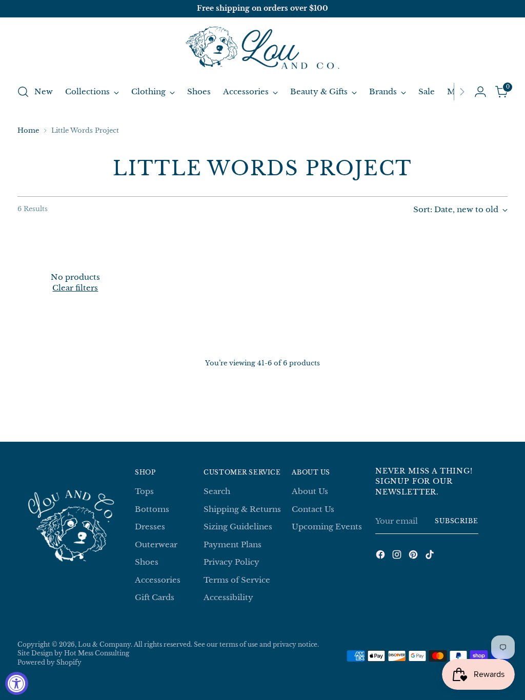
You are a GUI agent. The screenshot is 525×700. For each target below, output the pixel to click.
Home (28, 130)
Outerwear (156, 544)
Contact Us (313, 509)
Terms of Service (237, 580)
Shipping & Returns (242, 509)
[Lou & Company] (262, 49)
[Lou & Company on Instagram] (398, 556)
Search (217, 491)
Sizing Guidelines (238, 526)
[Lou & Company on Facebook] (381, 556)
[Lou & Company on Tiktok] (431, 556)
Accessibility (228, 597)
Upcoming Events (327, 526)
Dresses (150, 526)
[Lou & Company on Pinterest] (414, 556)
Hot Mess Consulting (96, 653)
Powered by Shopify (49, 662)
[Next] (462, 91)
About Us (310, 491)
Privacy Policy (231, 562)
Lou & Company (104, 644)
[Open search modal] (23, 91)
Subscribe (456, 521)
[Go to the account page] (480, 91)
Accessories (157, 580)
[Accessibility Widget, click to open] (16, 683)
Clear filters (75, 288)
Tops (144, 491)
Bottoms (152, 509)
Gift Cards (154, 597)
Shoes (146, 562)
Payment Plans (232, 544)
